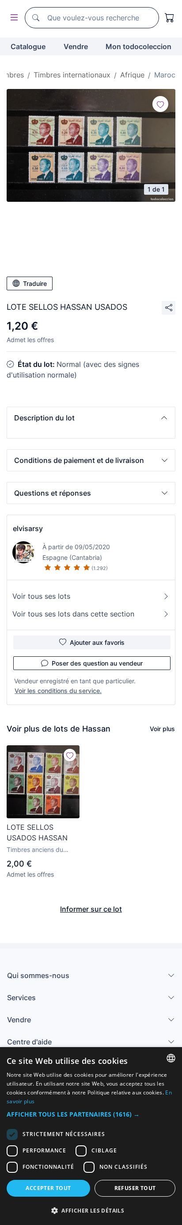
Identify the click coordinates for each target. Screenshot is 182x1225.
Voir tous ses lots (41, 596)
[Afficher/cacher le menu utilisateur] (12, 17)
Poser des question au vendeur (97, 663)
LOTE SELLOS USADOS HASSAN (37, 832)
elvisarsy (28, 528)
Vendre (76, 46)
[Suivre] (160, 104)
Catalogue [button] (28, 46)
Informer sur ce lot (91, 909)
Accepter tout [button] (48, 1188)
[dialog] (91, 1136)
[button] (91, 417)
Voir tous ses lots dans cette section (73, 613)
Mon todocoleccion (138, 46)
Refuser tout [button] (135, 1188)
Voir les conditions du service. (58, 690)
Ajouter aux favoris (97, 642)
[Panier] (169, 17)
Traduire (35, 283)
